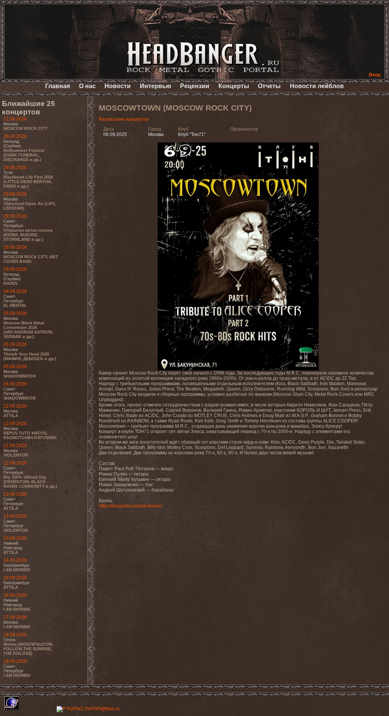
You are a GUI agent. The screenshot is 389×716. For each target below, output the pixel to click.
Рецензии (194, 86)
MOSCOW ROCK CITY (25, 128)
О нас (87, 86)
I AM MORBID (16, 569)
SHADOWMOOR (19, 376)
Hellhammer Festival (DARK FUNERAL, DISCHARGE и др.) (23, 155)
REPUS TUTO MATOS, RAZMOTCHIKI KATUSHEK (30, 435)
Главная (57, 86)
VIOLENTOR (15, 455)
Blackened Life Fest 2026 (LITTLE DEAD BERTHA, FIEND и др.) (28, 181)
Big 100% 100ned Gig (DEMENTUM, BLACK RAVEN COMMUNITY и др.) (30, 481)
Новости (117, 86)
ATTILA (10, 415)
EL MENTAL (15, 305)
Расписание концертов (124, 119)
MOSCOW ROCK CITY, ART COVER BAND (30, 259)
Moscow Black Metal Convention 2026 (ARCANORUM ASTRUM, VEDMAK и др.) (28, 330)
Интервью (155, 86)
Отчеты (269, 86)
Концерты (233, 86)
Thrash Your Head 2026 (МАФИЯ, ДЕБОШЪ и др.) (29, 356)
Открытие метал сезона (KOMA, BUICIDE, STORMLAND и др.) (27, 235)
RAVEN (10, 283)
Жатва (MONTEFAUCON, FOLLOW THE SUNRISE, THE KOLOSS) (28, 649)
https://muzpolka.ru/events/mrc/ (130, 506)
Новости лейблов (317, 86)
